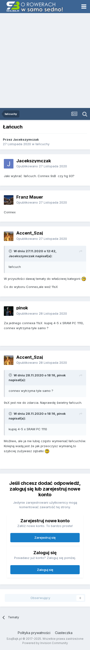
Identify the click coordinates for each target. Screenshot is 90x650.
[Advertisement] (45, 61)
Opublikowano (41, 166)
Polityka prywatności (34, 633)
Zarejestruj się (45, 537)
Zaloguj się (45, 570)
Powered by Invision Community (45, 643)
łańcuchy (42, 144)
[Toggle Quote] (11, 251)
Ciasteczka (63, 633)
